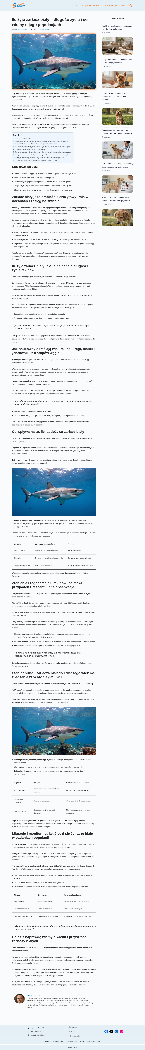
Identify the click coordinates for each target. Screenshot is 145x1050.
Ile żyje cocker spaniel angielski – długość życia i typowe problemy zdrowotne (114, 96)
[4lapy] (19, 5)
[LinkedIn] (116, 1031)
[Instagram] (121, 1031)
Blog (99, 1041)
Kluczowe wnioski (25, 138)
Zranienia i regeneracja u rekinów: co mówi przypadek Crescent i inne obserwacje (43, 152)
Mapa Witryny (91, 1041)
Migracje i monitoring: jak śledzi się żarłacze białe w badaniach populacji (39, 157)
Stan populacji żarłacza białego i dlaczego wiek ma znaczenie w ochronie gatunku (43, 155)
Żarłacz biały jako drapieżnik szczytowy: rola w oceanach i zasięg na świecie (41, 141)
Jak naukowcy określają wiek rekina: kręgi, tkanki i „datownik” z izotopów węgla (42, 146)
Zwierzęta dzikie (115, 5)
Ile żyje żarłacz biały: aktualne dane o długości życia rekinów (36, 144)
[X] (111, 1031)
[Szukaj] (130, 5)
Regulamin (47, 1041)
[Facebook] (106, 1031)
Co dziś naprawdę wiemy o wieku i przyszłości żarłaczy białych (37, 160)
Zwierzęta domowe (87, 5)
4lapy (70, 1047)
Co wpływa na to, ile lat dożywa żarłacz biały (30, 149)
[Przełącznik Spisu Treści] (68, 135)
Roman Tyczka (21, 30)
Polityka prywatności (58, 1041)
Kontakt (82, 1041)
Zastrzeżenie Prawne (72, 1041)
